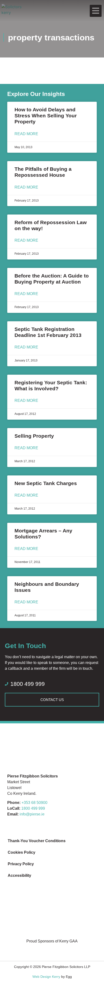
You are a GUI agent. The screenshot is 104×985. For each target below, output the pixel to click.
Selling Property (34, 436)
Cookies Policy (21, 852)
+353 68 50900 (34, 803)
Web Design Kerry (46, 977)
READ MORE (26, 134)
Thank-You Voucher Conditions (37, 841)
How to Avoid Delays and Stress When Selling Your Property (46, 115)
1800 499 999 (33, 808)
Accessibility (19, 875)
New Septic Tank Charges (46, 483)
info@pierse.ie (32, 814)
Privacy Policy (21, 864)
